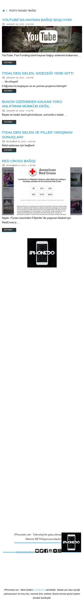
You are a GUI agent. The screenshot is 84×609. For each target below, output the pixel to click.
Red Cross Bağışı (19, 161)
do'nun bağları (25, 551)
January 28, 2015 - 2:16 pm (19, 24)
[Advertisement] (18, 334)
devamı (8, 62)
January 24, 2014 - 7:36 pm (19, 78)
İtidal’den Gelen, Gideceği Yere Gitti (37, 73)
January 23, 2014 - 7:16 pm (19, 111)
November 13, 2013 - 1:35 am (20, 165)
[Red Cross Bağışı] (42, 191)
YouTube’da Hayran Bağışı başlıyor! (37, 20)
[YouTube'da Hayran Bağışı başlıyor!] (42, 39)
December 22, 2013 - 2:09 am (20, 141)
